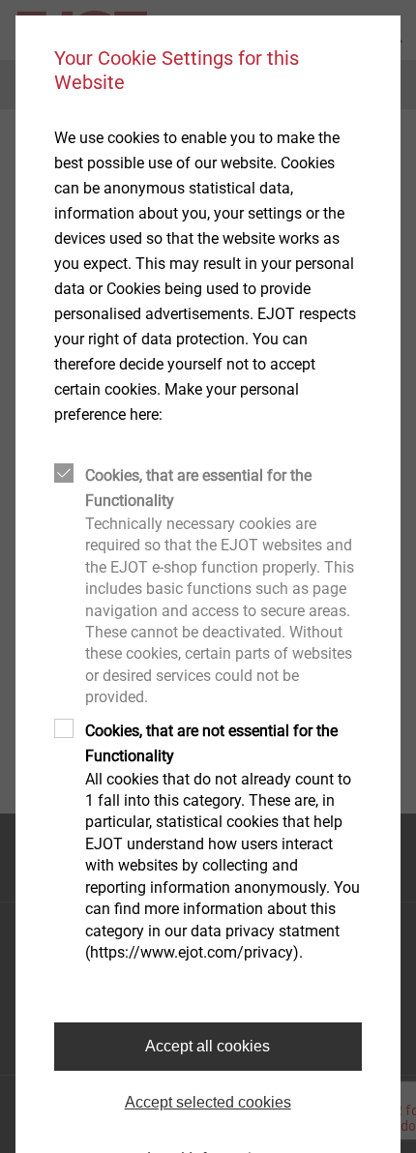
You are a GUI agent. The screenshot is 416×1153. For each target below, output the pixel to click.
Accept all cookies (207, 1046)
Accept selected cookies (208, 1102)
